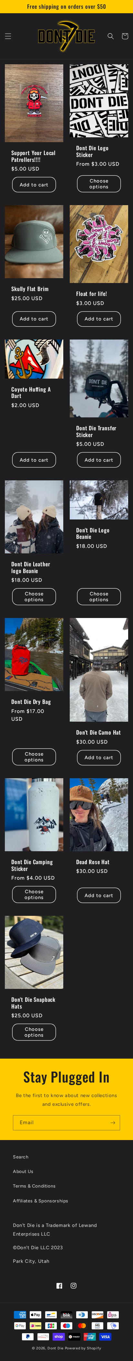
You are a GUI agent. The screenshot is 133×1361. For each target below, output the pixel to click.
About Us (23, 1171)
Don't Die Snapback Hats (33, 1003)
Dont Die (56, 1348)
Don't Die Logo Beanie (93, 533)
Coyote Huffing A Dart (31, 392)
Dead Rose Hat (93, 862)
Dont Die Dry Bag (31, 701)
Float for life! (91, 294)
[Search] (111, 36)
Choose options (98, 184)
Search (21, 1157)
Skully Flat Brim (29, 289)
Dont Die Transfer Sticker (96, 431)
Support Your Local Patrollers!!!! (33, 156)
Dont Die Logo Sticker (92, 151)
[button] (8, 36)
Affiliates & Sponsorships (40, 1201)
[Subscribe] (113, 1122)
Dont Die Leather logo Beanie (30, 567)
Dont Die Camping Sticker (32, 865)
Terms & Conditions (34, 1186)
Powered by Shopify (83, 1348)
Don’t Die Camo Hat (98, 732)
